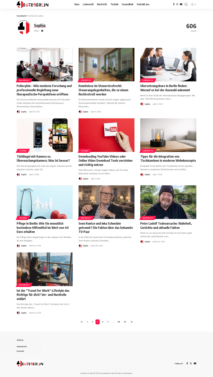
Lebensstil (86, 80)
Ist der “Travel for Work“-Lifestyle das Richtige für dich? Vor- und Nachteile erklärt (43, 294)
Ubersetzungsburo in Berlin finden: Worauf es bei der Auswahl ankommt (165, 88)
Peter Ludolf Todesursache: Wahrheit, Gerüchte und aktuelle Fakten (166, 225)
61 (125, 322)
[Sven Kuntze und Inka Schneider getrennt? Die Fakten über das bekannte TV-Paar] (107, 202)
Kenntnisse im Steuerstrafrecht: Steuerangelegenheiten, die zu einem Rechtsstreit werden (103, 90)
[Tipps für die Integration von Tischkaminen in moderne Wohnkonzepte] (168, 135)
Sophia (24, 111)
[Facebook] (173, 4)
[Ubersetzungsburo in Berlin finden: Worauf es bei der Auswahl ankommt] (168, 64)
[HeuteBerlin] (33, 4)
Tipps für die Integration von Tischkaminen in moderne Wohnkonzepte (168, 158)
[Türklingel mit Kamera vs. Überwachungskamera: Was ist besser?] (45, 135)
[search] (186, 4)
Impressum (22, 346)
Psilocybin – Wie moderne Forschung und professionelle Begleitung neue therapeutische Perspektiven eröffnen (44, 90)
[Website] (42, 31)
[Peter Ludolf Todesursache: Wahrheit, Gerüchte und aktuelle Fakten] (168, 202)
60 (119, 322)
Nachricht (24, 80)
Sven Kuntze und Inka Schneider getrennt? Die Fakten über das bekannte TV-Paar (106, 227)
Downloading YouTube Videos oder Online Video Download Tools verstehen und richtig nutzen (105, 160)
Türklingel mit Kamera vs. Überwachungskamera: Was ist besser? (43, 158)
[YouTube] (181, 4)
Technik (23, 151)
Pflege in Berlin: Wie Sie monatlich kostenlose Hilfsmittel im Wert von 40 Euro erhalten (43, 227)
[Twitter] (177, 4)
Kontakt (20, 351)
